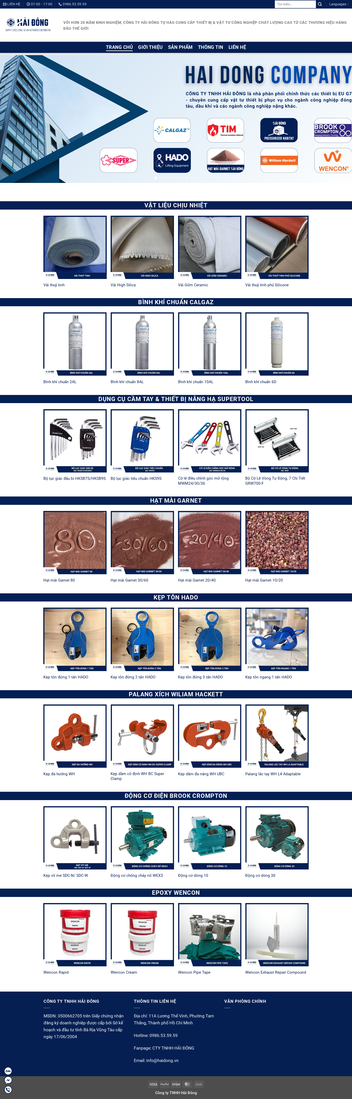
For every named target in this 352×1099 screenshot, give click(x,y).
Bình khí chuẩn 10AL (195, 381)
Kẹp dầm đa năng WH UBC (201, 774)
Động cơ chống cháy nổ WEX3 (137, 875)
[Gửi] (320, 4)
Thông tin (210, 47)
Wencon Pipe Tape (194, 972)
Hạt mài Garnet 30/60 (129, 580)
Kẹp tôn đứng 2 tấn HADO (133, 677)
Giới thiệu (150, 47)
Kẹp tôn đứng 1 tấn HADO (65, 677)
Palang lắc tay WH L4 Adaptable (273, 774)
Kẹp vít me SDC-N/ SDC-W (65, 875)
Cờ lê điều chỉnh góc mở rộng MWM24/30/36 (203, 481)
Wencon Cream (124, 972)
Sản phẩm (180, 47)
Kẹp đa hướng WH (59, 774)
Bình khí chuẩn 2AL (59, 381)
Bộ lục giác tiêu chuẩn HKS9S (136, 478)
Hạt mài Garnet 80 (59, 580)
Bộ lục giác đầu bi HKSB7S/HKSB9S (74, 478)
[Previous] (10, 118)
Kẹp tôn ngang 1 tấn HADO (268, 677)
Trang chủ (119, 47)
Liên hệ (237, 47)
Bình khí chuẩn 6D (260, 381)
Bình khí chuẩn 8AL (127, 381)
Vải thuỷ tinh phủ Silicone (267, 285)
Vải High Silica (123, 285)
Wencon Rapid (56, 972)
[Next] (341, 118)
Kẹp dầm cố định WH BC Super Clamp (137, 776)
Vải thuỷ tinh (54, 285)
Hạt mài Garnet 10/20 (264, 580)
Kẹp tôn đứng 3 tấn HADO (200, 677)
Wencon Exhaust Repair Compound (275, 972)
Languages (337, 4)
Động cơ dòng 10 (193, 875)
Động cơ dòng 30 (260, 875)
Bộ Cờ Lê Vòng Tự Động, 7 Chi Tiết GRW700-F (275, 481)
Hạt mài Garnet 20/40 (197, 580)
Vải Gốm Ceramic (193, 285)
